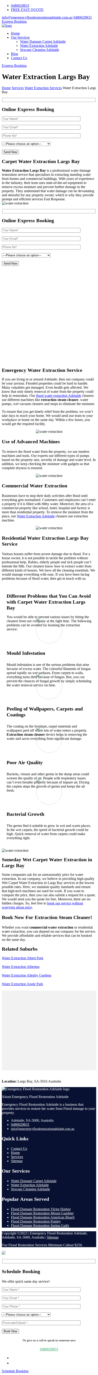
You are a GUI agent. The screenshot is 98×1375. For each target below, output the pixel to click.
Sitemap (17, 1161)
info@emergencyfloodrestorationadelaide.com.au (37, 17)
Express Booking (14, 21)
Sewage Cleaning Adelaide (39, 50)
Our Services (20, 37)
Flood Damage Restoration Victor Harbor (41, 1209)
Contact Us (19, 58)
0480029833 (20, 6)
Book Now (10, 1331)
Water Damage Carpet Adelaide (43, 41)
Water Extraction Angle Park (22, 984)
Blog (14, 54)
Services (17, 1157)
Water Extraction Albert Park (22, 958)
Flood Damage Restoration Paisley (36, 1221)
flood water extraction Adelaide (58, 396)
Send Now (10, 152)
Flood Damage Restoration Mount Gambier (42, 1213)
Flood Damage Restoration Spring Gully (40, 1225)
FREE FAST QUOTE (27, 10)
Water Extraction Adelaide (39, 46)
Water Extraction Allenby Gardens (26, 975)
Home (15, 33)
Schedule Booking (15, 1371)
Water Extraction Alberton (20, 967)
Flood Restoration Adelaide (45, 284)
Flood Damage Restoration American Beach (43, 1217)
